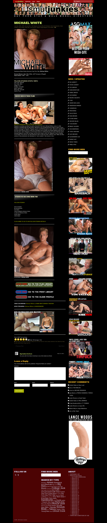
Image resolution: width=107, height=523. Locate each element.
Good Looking (47, 341)
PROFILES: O (75, 498)
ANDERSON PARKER (75, 105)
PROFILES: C (75, 481)
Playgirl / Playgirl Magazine (42, 27)
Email (33, 382)
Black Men (60, 486)
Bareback (58, 483)
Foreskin (59, 493)
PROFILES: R (75, 502)
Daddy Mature (52, 493)
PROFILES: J (75, 491)
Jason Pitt (81, 406)
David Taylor (82, 398)
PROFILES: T (75, 505)
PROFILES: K (75, 492)
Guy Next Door (49, 496)
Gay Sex (58, 495)
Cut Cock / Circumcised (50, 491)
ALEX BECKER (73, 134)
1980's (20, 25)
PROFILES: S (75, 504)
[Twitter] (15, 475)
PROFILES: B (75, 480)
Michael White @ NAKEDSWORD (34, 306)
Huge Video (27, 27)
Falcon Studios (21, 27)
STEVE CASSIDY (74, 84)
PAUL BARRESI (83, 400)
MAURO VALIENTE (75, 97)
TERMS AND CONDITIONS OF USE (79, 515)
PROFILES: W (75, 510)
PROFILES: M (75, 495)
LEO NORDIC (73, 95)
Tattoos (52, 509)
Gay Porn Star (50, 495)
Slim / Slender (50, 507)
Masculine (44, 504)
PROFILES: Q (75, 501)
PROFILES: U (75, 507)
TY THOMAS (85, 403)
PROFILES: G (75, 487)
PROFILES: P (75, 500)
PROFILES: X (75, 511)
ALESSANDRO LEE (75, 136)
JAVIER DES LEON (75, 103)
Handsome (53, 341)
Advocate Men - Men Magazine (31, 25)
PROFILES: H (75, 488)
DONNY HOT (73, 139)
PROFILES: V (75, 508)
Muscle (49, 504)
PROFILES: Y (75, 512)
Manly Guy (60, 341)
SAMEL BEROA (74, 92)
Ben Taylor (76, 411)
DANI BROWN (73, 116)
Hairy (55, 498)
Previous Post (19, 346)
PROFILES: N (75, 497)
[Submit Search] (74, 1)
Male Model (51, 502)
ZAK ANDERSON (74, 129)
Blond (43, 488)
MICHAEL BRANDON (80, 390)
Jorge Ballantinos (82, 408)
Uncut (51, 511)
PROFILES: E (75, 484)
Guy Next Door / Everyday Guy (53, 497)
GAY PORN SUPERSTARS (79, 477)
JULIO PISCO (73, 113)
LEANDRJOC (73, 108)
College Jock (33, 341)
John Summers (33, 27)
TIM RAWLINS (77, 387)
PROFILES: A (75, 478)
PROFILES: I (75, 490)
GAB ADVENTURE (74, 90)
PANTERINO (73, 110)
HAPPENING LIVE (75, 474)
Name (15, 382)
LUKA (71, 100)
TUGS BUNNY (73, 123)
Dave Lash (81, 385)
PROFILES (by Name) (76, 475)
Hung (54, 500)
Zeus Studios (50, 27)
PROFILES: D (75, 482)
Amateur (43, 483)
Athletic (16, 341)
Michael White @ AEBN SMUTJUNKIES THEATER (40, 303)
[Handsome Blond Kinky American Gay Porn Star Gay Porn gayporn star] (34, 285)
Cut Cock (38, 341)
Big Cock (20, 341)
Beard (43, 484)
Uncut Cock (59, 511)
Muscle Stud (58, 503)
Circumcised (28, 341)
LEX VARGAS (73, 87)
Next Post (61, 346)
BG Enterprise (47, 25)
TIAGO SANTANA (74, 131)
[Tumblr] (18, 475)
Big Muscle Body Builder (51, 486)
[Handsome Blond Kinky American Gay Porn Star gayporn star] (34, 291)
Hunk (56, 341)
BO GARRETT (73, 82)
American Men (41, 25)
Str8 (48, 509)
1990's (23, 25)
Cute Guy (55, 492)
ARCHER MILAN (74, 121)
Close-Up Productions (55, 25)
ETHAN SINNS (73, 118)
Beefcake (48, 484)
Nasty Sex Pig (44, 505)
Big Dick (23, 341)
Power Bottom (52, 505)
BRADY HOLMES (74, 126)
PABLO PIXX (73, 144)
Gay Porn (42, 341)
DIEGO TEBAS (73, 142)
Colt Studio (44, 490)
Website (52, 382)
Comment (16, 366)
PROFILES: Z (75, 514)
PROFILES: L (75, 494)
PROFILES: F (75, 485)
